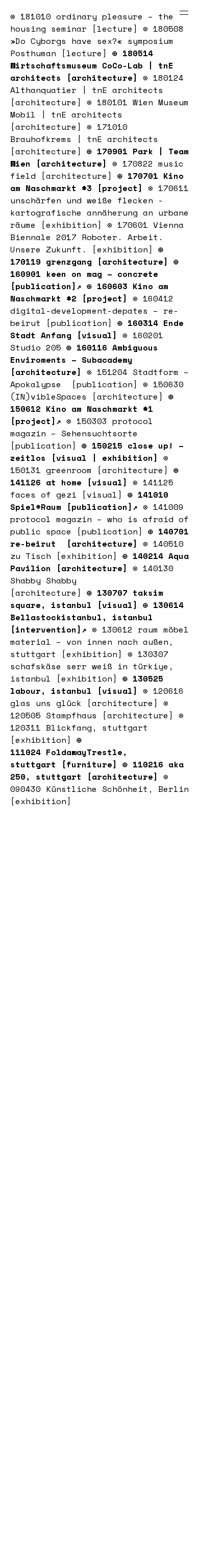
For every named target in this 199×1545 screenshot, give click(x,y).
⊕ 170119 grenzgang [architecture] (89, 255)
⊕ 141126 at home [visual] (94, 476)
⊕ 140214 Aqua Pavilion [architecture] (99, 562)
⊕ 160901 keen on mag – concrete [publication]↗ (94, 273)
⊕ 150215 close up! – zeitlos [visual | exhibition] (97, 451)
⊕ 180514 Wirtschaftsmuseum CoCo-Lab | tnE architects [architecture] (91, 65)
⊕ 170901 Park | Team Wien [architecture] (99, 157)
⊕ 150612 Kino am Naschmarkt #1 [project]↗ (91, 408)
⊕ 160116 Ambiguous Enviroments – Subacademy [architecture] (84, 359)
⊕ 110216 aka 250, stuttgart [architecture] (97, 770)
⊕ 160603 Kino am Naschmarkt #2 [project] (89, 292)
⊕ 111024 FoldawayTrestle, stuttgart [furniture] (69, 752)
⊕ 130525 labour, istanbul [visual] (86, 684)
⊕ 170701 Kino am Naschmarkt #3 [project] (97, 182)
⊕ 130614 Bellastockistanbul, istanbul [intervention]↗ (97, 617)
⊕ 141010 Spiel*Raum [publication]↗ (89, 500)
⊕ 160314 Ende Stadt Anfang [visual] (97, 329)
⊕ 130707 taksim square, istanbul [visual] (86, 599)
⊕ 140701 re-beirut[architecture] (99, 537)
